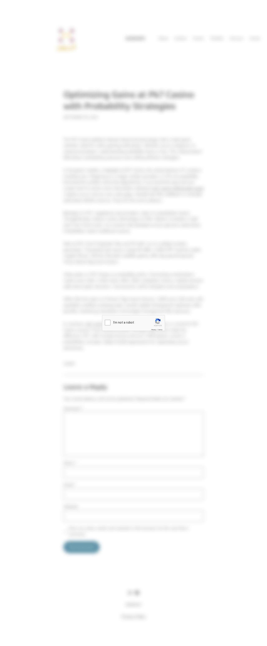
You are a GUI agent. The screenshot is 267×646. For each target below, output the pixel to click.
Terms (159, 329)
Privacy (153, 329)
